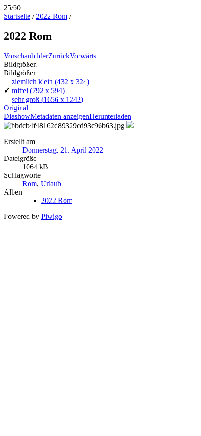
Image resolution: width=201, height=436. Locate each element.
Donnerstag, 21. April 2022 (62, 150)
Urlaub (51, 184)
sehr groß (47, 99)
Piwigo (51, 216)
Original (16, 108)
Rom (29, 184)
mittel (38, 90)
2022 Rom (51, 16)
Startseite (17, 16)
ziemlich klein (50, 82)
